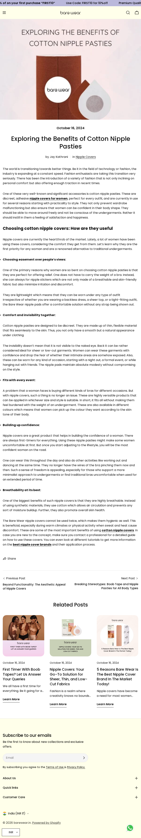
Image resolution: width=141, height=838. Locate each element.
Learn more (11, 699)
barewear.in (22, 823)
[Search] (128, 12)
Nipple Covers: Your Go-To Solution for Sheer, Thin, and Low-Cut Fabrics (68, 677)
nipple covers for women (49, 198)
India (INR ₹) (16, 813)
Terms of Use (55, 767)
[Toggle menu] (4, 12)
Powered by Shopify (46, 823)
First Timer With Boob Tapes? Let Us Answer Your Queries (22, 674)
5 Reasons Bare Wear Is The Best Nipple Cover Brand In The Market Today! (117, 677)
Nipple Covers (86, 157)
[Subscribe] (84, 758)
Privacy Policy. (76, 767)
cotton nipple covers (118, 530)
